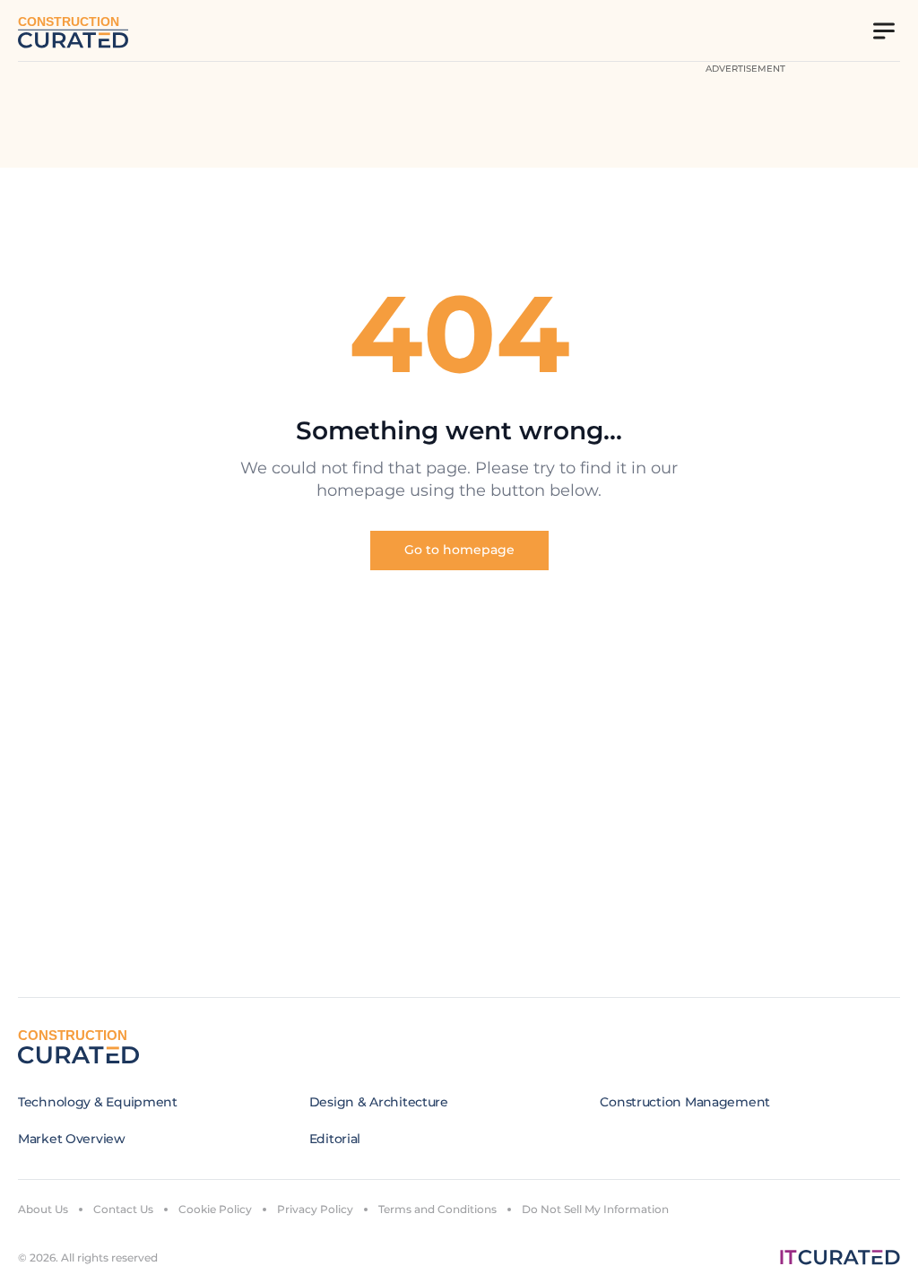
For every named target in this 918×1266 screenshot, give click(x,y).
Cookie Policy (215, 1209)
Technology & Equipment (98, 1102)
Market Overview (72, 1139)
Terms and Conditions (437, 1209)
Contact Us (123, 1209)
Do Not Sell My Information (595, 1209)
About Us (43, 1209)
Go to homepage (459, 550)
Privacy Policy (315, 1209)
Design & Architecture (378, 1102)
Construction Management (685, 1102)
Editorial (334, 1139)
